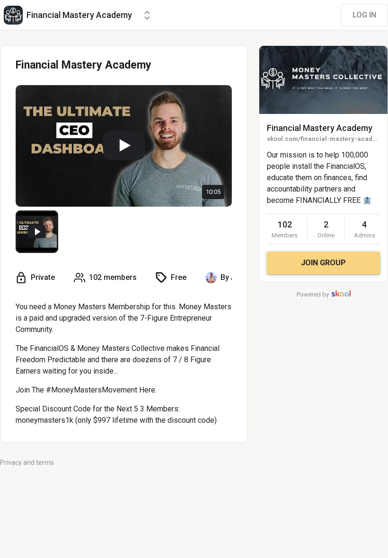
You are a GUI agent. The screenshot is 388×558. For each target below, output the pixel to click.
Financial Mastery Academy (319, 128)
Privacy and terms (27, 462)
